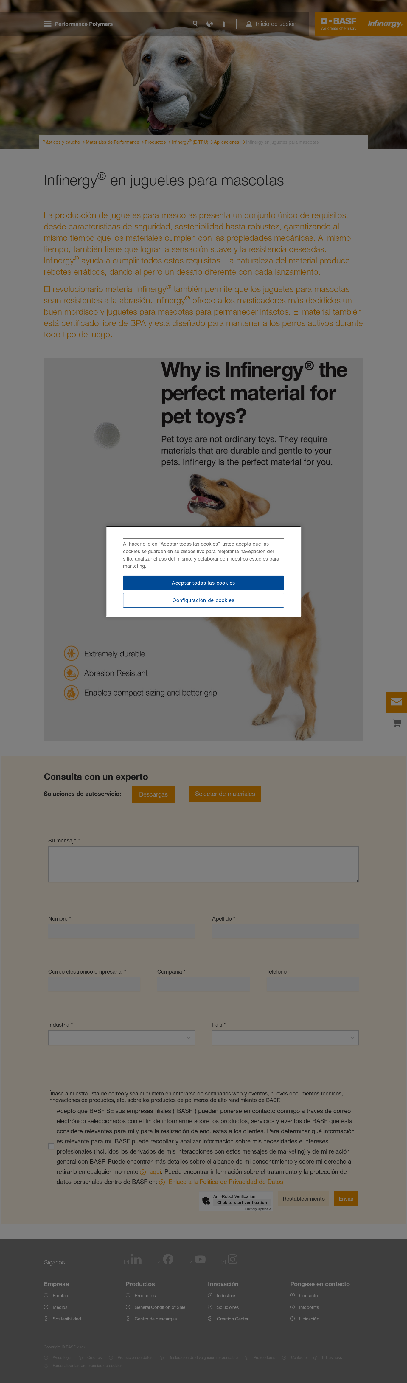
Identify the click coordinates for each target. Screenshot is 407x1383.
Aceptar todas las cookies (203, 583)
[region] (203, 571)
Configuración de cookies (203, 600)
